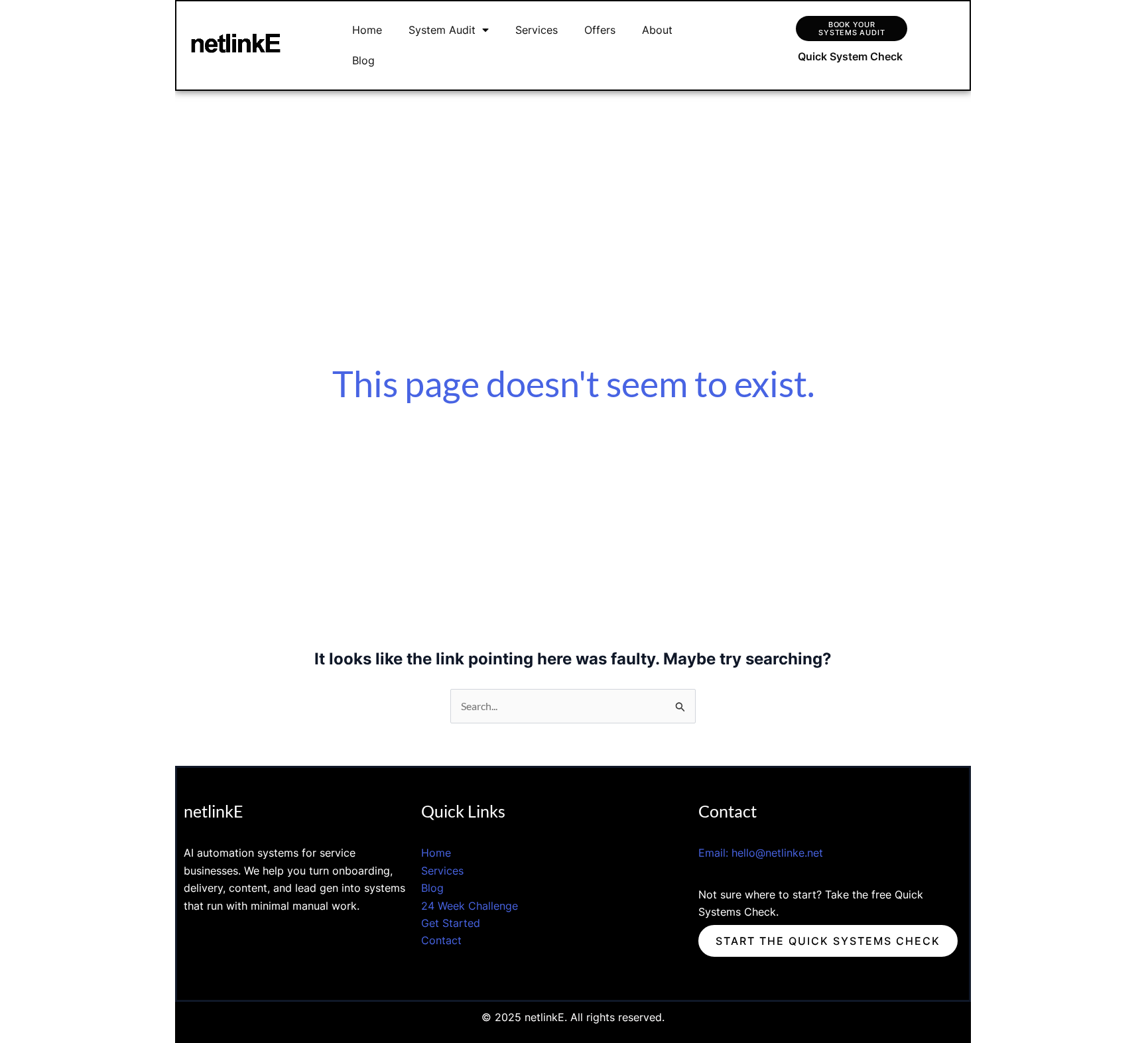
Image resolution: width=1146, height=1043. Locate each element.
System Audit (442, 29)
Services (536, 29)
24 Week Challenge (469, 905)
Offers (599, 29)
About (657, 29)
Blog (363, 60)
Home (367, 29)
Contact (441, 940)
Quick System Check (850, 56)
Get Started (452, 923)
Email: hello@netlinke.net (760, 852)
